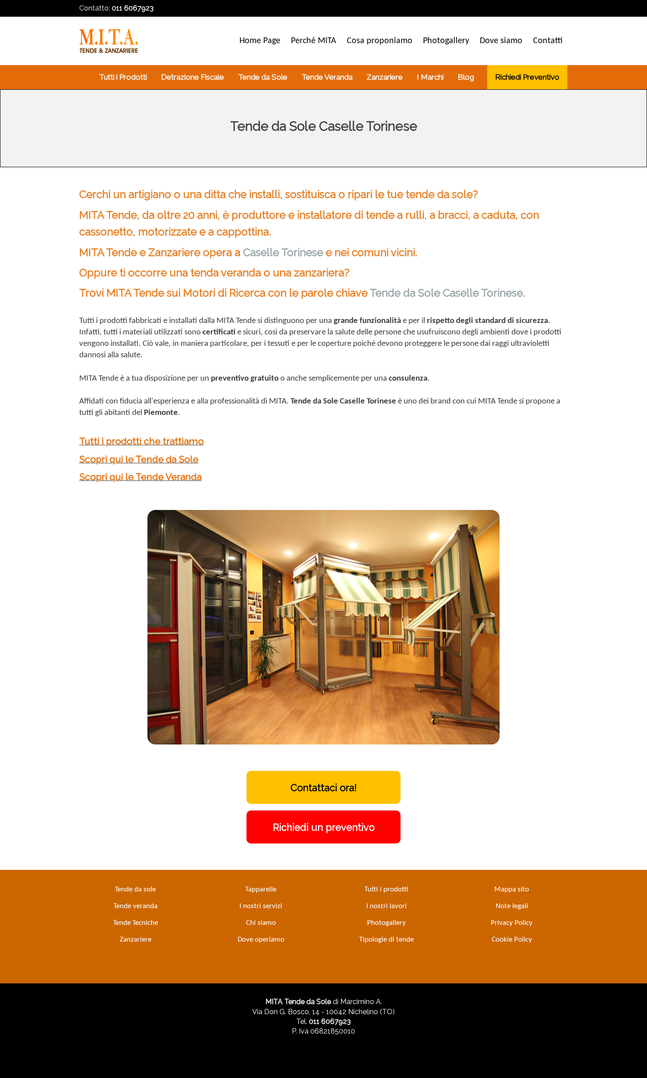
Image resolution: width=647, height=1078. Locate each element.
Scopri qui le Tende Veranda (140, 476)
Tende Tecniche (135, 923)
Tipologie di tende (386, 939)
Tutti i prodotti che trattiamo (141, 441)
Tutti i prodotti (386, 889)
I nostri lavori (386, 906)
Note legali (512, 906)
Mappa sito (511, 889)
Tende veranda (136, 906)
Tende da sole (135, 889)
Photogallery (386, 923)
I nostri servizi (260, 906)
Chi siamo (261, 923)
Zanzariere (135, 939)
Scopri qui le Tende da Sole (139, 459)
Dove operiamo (261, 939)
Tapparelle (260, 889)
